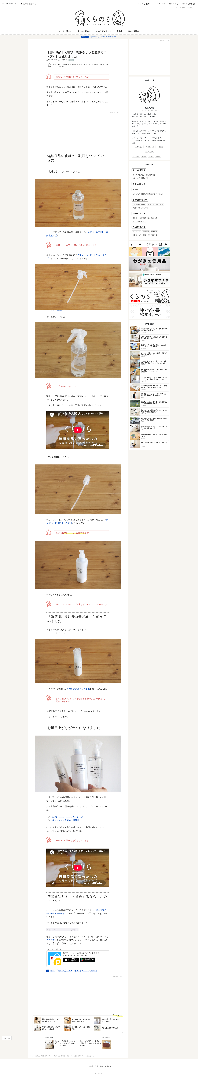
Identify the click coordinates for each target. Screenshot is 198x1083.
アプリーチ (91, 955)
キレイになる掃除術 (140, 178)
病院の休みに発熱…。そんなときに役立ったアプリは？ (51, 1020)
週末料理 (146, 232)
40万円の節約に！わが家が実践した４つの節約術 (51, 1028)
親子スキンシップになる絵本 (145, 140)
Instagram (136, 156)
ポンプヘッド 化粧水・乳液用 (65, 820)
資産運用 (142, 218)
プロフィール (159, 4)
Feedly (158, 156)
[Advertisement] (58, 130)
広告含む (71, 60)
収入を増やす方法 (139, 221)
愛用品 (119, 31)
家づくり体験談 (188, 4)
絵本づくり (173, 4)
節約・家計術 (133, 31)
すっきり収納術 (138, 175)
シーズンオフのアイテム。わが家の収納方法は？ (81, 1020)
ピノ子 (54, 64)
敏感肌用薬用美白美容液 (78, 688)
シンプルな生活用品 (140, 194)
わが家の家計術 (139, 213)
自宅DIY (154, 232)
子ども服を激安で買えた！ (110, 1028)
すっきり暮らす (65, 31)
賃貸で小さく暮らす (140, 208)
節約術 (135, 218)
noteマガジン (149, 152)
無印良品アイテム (155, 194)
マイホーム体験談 (139, 204)
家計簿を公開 (153, 218)
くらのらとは (138, 147)
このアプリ (51, 940)
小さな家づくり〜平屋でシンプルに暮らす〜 (103, 37)
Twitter (144, 156)
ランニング (137, 235)
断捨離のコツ (150, 175)
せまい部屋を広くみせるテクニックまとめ (111, 1020)
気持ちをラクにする (150, 235)
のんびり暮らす (139, 227)
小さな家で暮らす (103, 31)
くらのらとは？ (144, 4)
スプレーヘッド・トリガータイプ (55, 310)
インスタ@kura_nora (65, 64)
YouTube (151, 156)
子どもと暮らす (84, 31)
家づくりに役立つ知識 (155, 204)
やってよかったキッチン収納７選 (81, 1028)
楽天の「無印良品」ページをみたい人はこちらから (73, 970)
